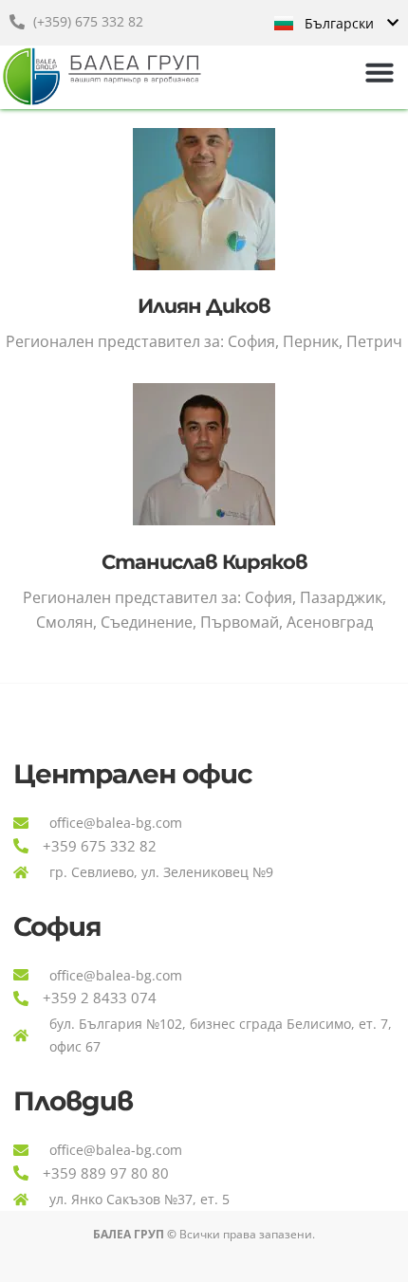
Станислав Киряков (204, 562)
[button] (379, 72)
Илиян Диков (204, 306)
